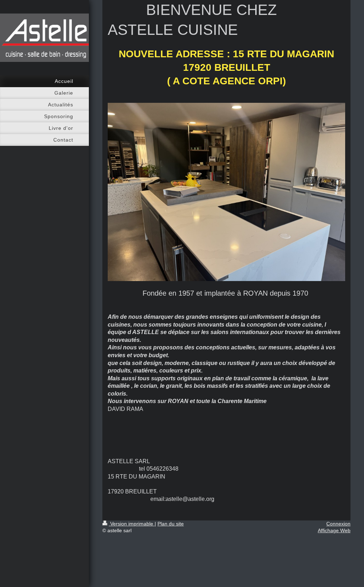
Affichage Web (334, 530)
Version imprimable (132, 524)
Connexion (338, 524)
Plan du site (170, 524)
